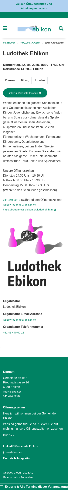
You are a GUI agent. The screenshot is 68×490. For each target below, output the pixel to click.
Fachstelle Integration (17, 458)
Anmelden (27, 477)
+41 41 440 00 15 (13, 332)
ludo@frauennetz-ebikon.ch (19, 204)
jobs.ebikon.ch (12, 452)
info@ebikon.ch (12, 391)
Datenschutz (10, 477)
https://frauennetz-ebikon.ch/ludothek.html (29, 209)
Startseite (9, 43)
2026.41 (28, 472)
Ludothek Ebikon (54, 43)
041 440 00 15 (11, 199)
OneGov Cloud (12, 472)
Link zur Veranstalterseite (27, 92)
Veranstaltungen (29, 43)
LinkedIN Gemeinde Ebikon (20, 446)
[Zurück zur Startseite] (34, 28)
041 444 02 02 (11, 396)
